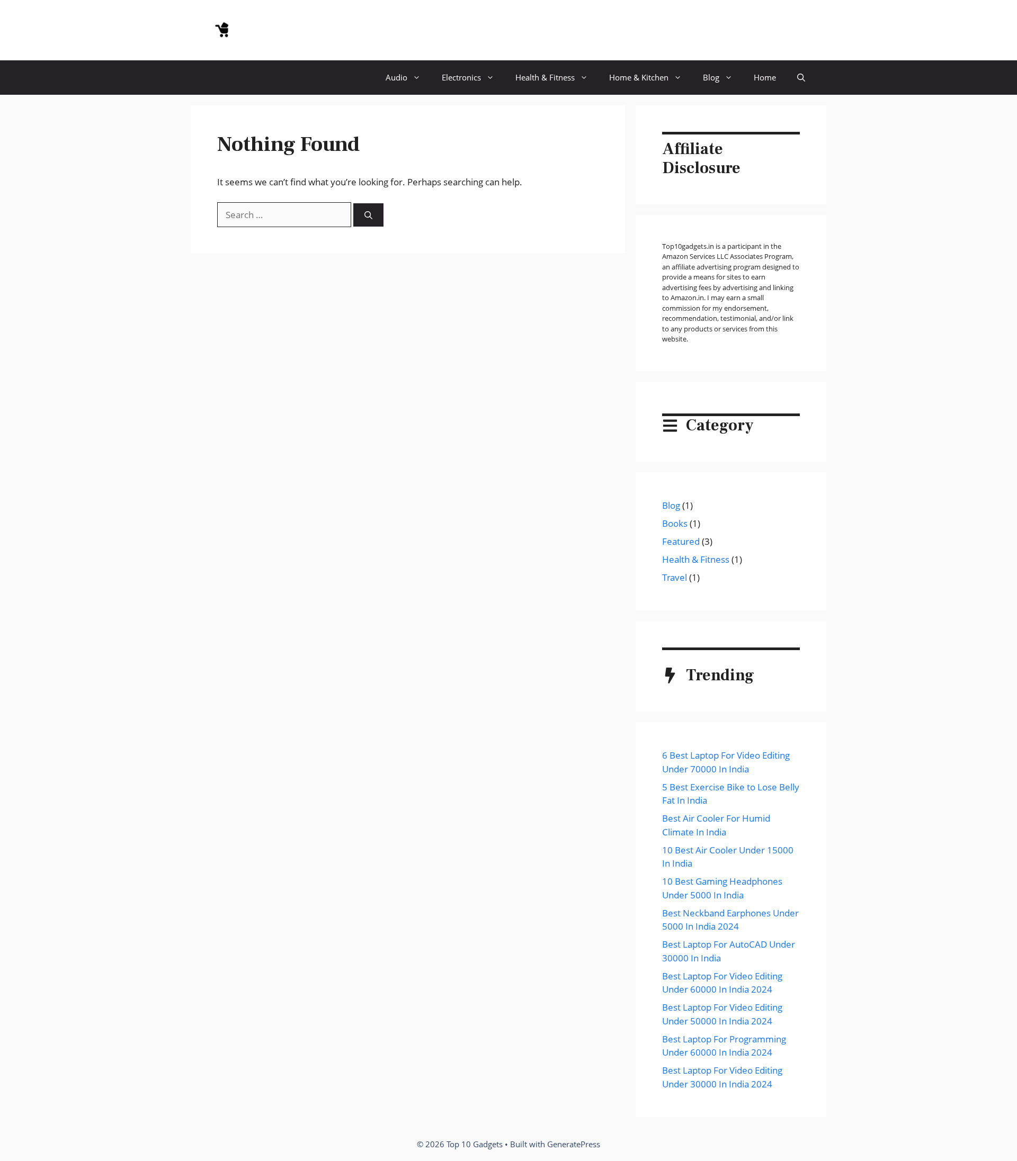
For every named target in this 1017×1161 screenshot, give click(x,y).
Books (675, 523)
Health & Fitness (545, 77)
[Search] (368, 215)
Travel (674, 577)
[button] (801, 77)
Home (765, 77)
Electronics (461, 77)
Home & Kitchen (638, 77)
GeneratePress (573, 1144)
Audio (396, 77)
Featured (681, 541)
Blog (711, 77)
